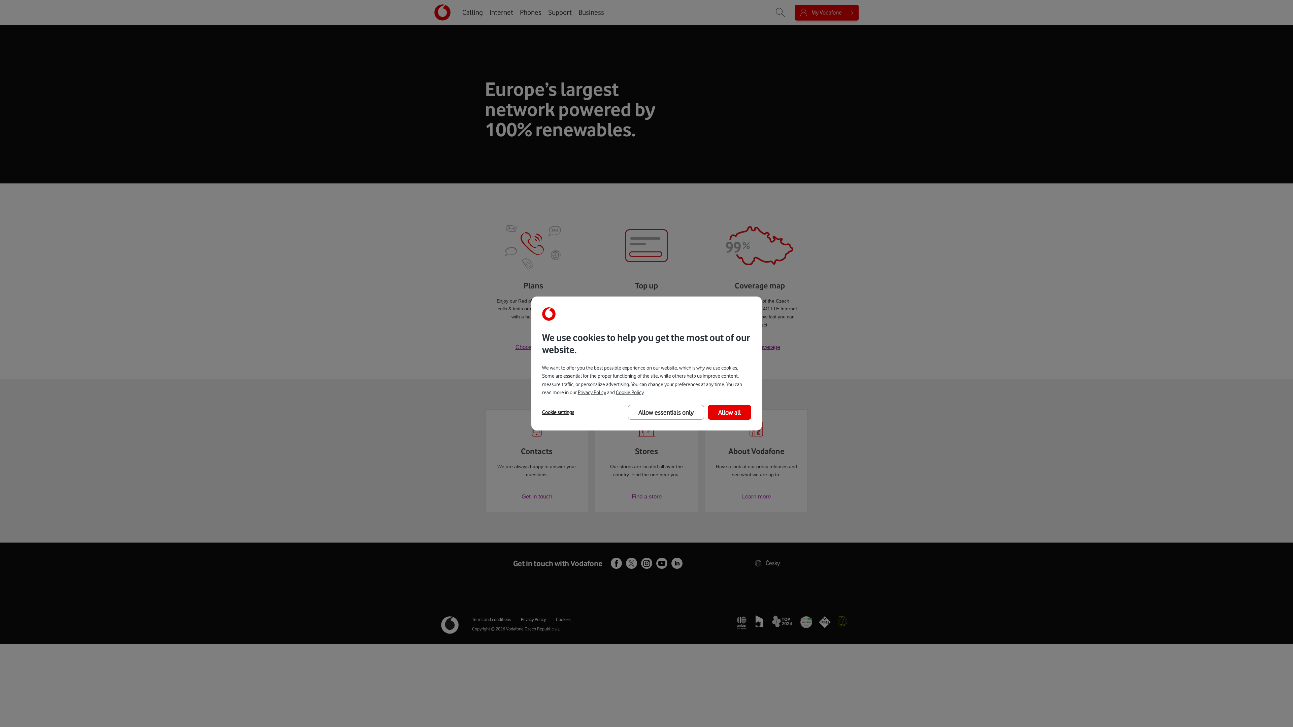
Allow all (729, 412)
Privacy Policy (592, 392)
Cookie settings (558, 412)
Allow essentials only (666, 412)
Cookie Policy (629, 392)
